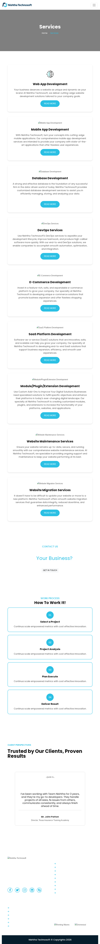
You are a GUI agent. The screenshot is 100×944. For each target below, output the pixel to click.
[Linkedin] (32, 890)
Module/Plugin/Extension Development (74, 885)
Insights (13, 922)
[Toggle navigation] (94, 5)
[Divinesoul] (80, 923)
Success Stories (17, 926)
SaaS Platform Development (70, 882)
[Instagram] (24, 890)
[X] (17, 890)
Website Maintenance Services (71, 889)
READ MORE (50, 104)
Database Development (68, 871)
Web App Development (67, 863)
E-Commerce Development (69, 878)
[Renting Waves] (61, 923)
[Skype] (39, 890)
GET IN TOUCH (50, 570)
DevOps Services (64, 874)
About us (14, 915)
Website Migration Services (69, 893)
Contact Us (15, 918)
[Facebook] (10, 890)
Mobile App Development (68, 867)
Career (13, 911)
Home (44, 33)
